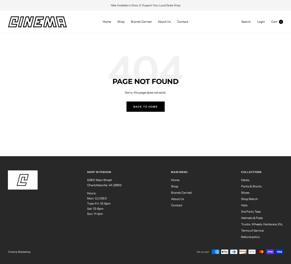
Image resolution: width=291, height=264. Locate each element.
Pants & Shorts (251, 186)
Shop (121, 21)
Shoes (245, 192)
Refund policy (250, 237)
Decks (245, 180)
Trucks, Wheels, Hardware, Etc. (262, 224)
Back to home (145, 106)
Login (261, 21)
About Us (164, 21)
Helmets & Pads (252, 218)
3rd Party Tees (251, 211)
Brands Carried (141, 21)
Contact (182, 21)
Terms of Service (252, 230)
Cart (276, 21)
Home (107, 21)
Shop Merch (249, 199)
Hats (244, 205)
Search (246, 21)
